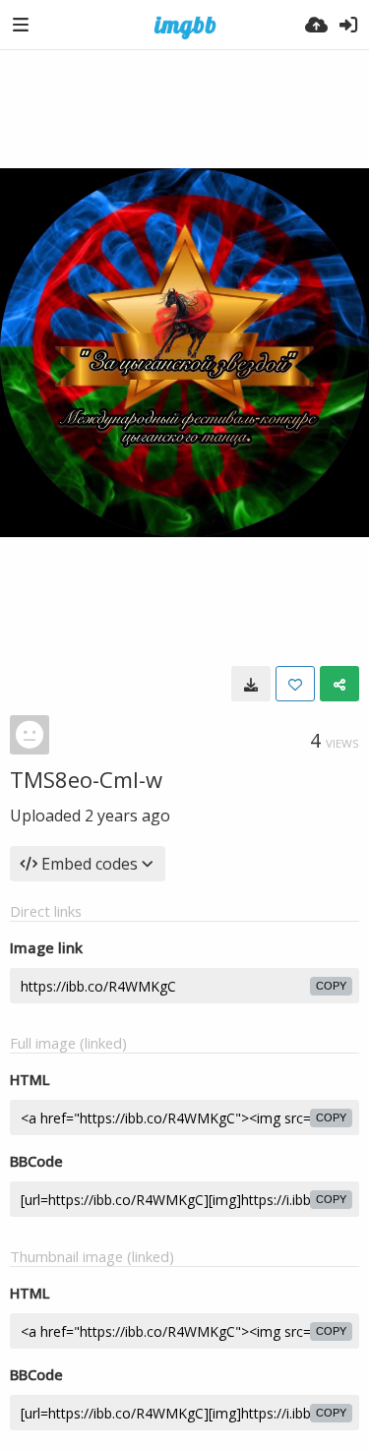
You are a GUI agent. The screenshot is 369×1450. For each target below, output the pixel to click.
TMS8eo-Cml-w (86, 779)
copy (331, 986)
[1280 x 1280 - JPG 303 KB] (251, 683)
